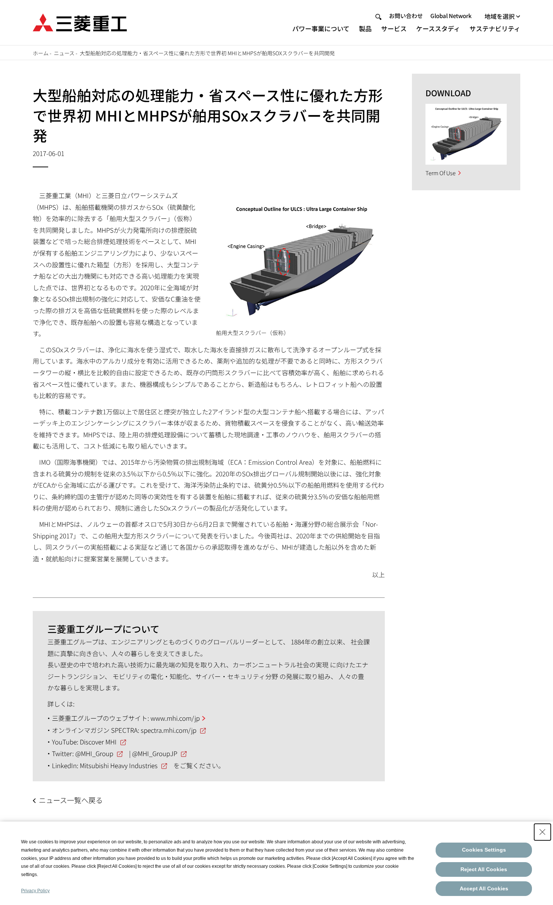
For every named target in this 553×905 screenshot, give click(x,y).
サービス (394, 28)
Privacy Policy (35, 890)
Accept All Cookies (484, 888)
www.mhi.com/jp (175, 718)
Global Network (451, 16)
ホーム (41, 53)
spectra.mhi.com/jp (168, 730)
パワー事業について (320, 28)
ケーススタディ (438, 28)
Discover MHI (98, 741)
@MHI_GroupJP (154, 753)
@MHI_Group (94, 753)
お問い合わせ (406, 16)
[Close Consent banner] (542, 832)
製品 (365, 28)
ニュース (64, 53)
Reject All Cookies (483, 869)
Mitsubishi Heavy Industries (119, 765)
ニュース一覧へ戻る (71, 800)
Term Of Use (440, 173)
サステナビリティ (494, 28)
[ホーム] (80, 21)
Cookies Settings (484, 850)
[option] (466, 134)
